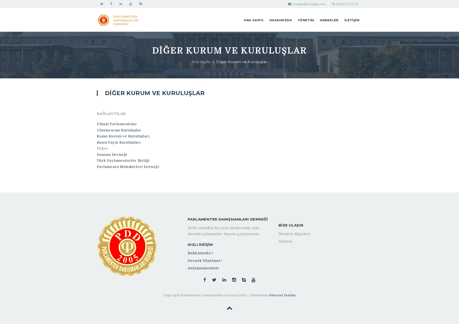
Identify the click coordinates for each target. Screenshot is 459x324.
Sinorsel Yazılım (282, 295)
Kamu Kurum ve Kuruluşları (123, 136)
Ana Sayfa (201, 61)
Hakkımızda (200, 253)
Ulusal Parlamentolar (117, 124)
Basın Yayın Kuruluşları (119, 142)
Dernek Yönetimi (204, 261)
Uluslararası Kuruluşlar (119, 130)
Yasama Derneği (112, 154)
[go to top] (229, 309)
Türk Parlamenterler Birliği (123, 160)
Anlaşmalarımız (203, 268)
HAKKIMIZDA (280, 20)
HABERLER (329, 20)
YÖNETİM (306, 20)
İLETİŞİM (351, 20)
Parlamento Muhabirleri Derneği (128, 167)
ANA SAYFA (254, 20)
